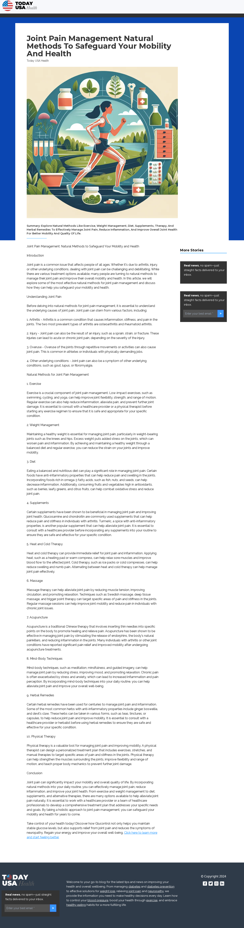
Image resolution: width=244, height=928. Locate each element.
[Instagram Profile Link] (216, 883)
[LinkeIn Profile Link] (222, 883)
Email (216, 852)
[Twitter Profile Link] (211, 883)
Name (163, 852)
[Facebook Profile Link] (205, 883)
